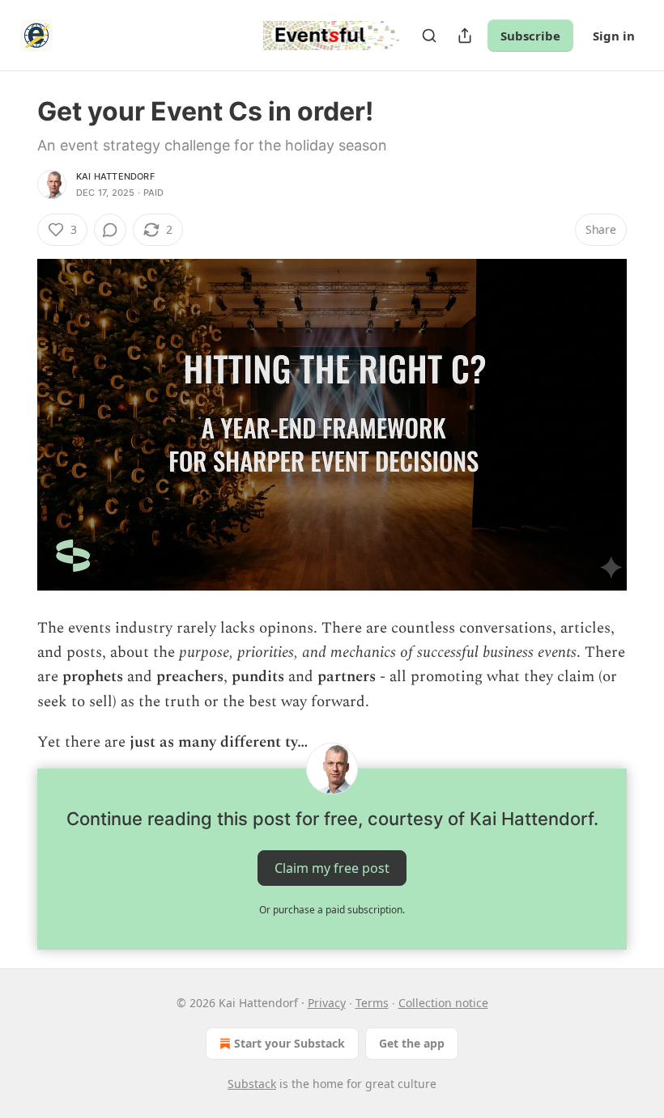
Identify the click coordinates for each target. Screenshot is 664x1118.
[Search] (429, 35)
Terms (372, 1002)
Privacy (327, 1002)
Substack (252, 1083)
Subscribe (530, 36)
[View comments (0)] (110, 230)
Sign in (614, 36)
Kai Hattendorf (115, 176)
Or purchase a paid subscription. (332, 910)
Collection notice (443, 1002)
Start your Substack (289, 1043)
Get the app (412, 1043)
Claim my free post (332, 867)
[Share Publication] (465, 35)
